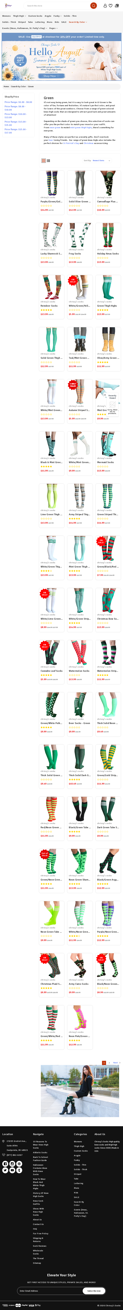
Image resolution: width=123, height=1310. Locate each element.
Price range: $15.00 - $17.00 (16, 131)
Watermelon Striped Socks (108, 670)
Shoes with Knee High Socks (38, 1211)
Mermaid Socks (105, 462)
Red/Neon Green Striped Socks (52, 827)
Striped (22, 22)
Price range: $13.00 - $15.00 (16, 123)
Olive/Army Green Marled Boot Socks (108, 357)
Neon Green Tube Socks (52, 931)
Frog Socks (75, 253)
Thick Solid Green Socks (52, 775)
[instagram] (12, 1164)
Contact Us (38, 1224)
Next (115, 1062)
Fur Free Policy (40, 1233)
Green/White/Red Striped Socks (52, 1036)
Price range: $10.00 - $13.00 (16, 116)
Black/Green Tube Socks (80, 827)
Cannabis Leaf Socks (52, 670)
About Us (37, 1219)
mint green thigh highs (81, 127)
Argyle (48, 16)
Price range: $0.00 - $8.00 (18, 102)
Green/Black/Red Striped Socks (108, 566)
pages (52, 28)
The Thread (38, 1258)
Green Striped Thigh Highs (108, 514)
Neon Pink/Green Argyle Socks (80, 1036)
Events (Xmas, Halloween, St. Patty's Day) (23, 28)
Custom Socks (35, 16)
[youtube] (12, 1170)
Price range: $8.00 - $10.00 (15, 108)
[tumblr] (19, 1170)
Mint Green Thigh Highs (80, 566)
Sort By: (87, 160)
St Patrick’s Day (71, 143)
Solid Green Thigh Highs (52, 357)
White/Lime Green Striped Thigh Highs (52, 618)
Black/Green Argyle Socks (108, 879)
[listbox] (102, 160)
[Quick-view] (51, 183)
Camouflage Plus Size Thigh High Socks (108, 201)
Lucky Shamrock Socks (52, 253)
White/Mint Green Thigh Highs (52, 410)
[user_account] (104, 5)
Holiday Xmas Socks (108, 253)
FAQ (35, 1229)
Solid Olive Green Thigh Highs (80, 201)
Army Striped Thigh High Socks (80, 514)
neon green (55, 127)
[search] (93, 5)
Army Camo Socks (78, 983)
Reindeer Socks (49, 305)
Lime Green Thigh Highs (52, 514)
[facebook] (5, 1164)
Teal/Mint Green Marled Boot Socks (80, 357)
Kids (57, 22)
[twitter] (5, 1170)
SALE (63, 22)
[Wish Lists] (110, 5)
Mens (49, 22)
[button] (62, 61)
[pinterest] (19, 1164)
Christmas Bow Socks (108, 618)
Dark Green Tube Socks (108, 827)
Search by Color (77, 22)
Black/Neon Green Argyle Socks (108, 983)
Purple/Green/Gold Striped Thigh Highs (52, 201)
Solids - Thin (70, 16)
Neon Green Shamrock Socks (80, 879)
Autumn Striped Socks (80, 410)
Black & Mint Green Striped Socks (52, 462)
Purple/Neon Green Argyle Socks (108, 931)
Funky (57, 16)
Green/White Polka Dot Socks (52, 723)
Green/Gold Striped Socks (108, 775)
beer (51, 140)
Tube (30, 22)
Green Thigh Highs (107, 305)
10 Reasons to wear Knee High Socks (40, 1144)
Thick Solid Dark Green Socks (80, 775)
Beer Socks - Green (79, 723)
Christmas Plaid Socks (52, 983)
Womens (6, 16)
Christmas (89, 143)
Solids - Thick (9, 22)
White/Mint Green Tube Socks (80, 462)
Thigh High (18, 16)
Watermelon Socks (79, 670)
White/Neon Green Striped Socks (80, 931)
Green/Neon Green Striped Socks (52, 879)
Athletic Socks (40, 1152)
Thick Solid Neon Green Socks (108, 723)
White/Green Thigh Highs (52, 566)
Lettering (40, 22)
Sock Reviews (39, 1246)
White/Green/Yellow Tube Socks (80, 305)
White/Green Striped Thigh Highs (80, 618)
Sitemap (37, 1263)
